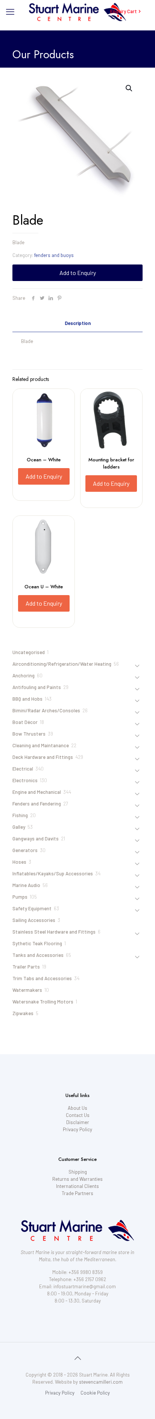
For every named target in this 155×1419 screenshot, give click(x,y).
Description (78, 323)
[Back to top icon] (77, 1358)
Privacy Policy (77, 1129)
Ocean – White (44, 459)
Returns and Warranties (77, 1179)
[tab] (77, 323)
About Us (77, 1108)
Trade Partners (77, 1193)
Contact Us (78, 1115)
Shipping (77, 1172)
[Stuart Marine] (77, 11)
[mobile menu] (10, 11)
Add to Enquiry (77, 272)
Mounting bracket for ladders (111, 463)
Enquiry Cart (123, 11)
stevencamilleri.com (101, 1382)
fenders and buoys (54, 255)
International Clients (77, 1186)
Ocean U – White (43, 586)
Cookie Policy (95, 1393)
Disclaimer (77, 1122)
